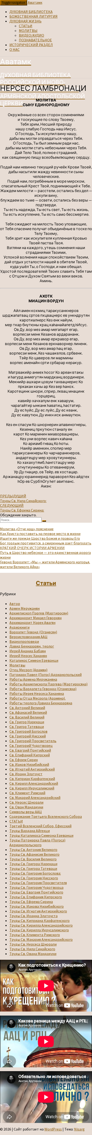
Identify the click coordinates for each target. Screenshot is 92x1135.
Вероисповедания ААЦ (28, 636)
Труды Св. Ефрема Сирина (31, 901)
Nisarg (79, 1129)
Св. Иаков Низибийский (29, 764)
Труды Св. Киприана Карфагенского (39, 920)
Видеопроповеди (24, 641)
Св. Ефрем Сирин (23, 759)
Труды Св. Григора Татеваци (33, 868)
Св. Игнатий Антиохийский (32, 769)
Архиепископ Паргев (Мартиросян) (38, 613)
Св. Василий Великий (26, 717)
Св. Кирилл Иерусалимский (31, 788)
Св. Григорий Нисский (27, 736)
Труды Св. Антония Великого (33, 849)
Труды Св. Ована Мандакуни (32, 953)
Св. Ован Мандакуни (26, 807)
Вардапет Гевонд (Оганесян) (33, 632)
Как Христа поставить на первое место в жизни (40, 533)
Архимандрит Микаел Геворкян (35, 617)
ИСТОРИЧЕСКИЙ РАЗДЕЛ (31, 44)
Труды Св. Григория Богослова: (35, 873)
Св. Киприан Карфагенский (32, 778)
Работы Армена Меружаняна (33, 679)
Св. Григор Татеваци (26, 726)
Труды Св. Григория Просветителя (38, 882)
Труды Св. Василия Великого (33, 859)
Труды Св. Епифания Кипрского (35, 896)
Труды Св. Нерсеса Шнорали (33, 944)
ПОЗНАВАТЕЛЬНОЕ (35, 40)
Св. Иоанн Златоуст (25, 773)
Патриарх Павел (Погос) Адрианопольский (45, 674)
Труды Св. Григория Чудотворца (36, 887)
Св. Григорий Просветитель (32, 740)
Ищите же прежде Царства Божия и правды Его (40, 538)
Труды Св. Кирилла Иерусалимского (39, 930)
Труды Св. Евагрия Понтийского (36, 892)
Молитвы (17, 665)
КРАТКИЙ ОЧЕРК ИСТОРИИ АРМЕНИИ (32, 547)
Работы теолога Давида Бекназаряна (40, 703)
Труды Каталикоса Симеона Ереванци (41, 835)
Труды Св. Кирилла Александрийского (41, 925)
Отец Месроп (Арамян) (28, 669)
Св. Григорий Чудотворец (31, 745)
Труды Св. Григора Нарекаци (33, 863)
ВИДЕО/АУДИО (31, 35)
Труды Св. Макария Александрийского (41, 939)
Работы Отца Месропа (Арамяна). (37, 698)
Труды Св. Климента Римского (34, 934)
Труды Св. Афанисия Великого (34, 854)
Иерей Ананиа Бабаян (27, 651)
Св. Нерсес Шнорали (26, 802)
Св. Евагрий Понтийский (30, 750)
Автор (14, 603)
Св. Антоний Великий (27, 707)
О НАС (14, 49)
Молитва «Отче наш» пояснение (27, 528)
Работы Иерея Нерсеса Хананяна (36, 693)
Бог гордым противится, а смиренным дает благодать (45, 543)
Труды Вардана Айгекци (29, 830)
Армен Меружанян (24, 608)
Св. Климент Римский (27, 792)
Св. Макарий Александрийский (34, 797)
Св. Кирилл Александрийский (33, 783)
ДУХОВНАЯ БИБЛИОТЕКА (31, 11)
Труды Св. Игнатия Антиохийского (38, 911)
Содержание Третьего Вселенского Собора (45, 816)
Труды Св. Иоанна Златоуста (33, 915)
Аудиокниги (19, 627)
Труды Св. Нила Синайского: (23, 498)
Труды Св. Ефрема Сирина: (22, 508)
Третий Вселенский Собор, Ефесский (40, 826)
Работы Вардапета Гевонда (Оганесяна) (42, 688)
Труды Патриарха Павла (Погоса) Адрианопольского (37, 842)
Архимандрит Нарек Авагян (32, 622)
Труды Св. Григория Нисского (33, 878)
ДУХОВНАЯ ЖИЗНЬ (25, 21)
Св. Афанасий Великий (28, 712)
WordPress (53, 1129)
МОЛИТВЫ (28, 30)
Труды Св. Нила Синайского (32, 949)
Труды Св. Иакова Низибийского (36, 906)
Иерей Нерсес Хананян (28, 655)
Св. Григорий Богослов (28, 731)
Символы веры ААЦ (25, 811)
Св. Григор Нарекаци (26, 721)
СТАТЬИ (25, 25)
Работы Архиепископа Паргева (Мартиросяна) (48, 684)
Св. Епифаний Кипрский (29, 755)
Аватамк (35, 2)
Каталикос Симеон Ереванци (33, 660)
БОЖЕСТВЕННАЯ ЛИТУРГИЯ (33, 16)
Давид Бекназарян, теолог (31, 646)
